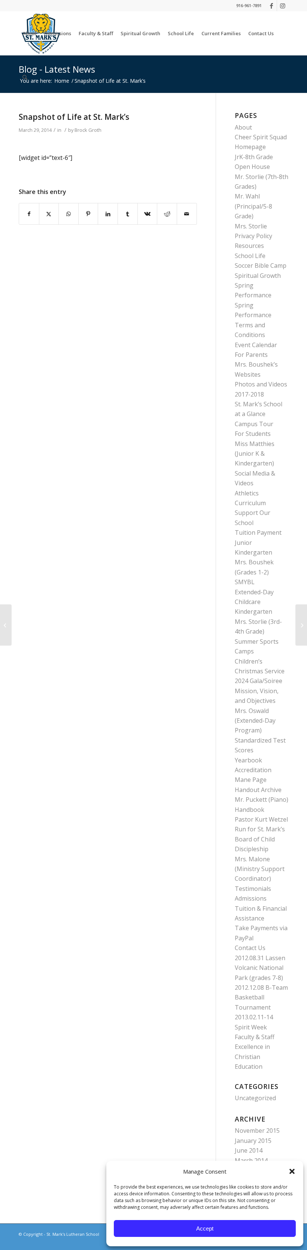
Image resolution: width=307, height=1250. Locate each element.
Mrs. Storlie (251, 226)
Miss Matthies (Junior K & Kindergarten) (254, 454)
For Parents (251, 355)
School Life (250, 256)
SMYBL (245, 582)
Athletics (247, 493)
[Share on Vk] (147, 213)
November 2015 (257, 1130)
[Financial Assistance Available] (6, 625)
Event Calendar (256, 345)
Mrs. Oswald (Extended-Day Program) (255, 721)
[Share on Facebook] (29, 213)
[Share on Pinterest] (88, 213)
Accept (204, 1228)
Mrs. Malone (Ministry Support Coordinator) (260, 869)
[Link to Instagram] (282, 5)
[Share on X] (49, 213)
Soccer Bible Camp (260, 265)
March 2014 (251, 1160)
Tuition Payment (258, 532)
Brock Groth (88, 130)
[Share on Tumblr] (127, 213)
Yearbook (248, 760)
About (243, 127)
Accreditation (253, 770)
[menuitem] (29, 33)
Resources (249, 246)
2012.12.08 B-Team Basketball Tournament (261, 997)
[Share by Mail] (187, 213)
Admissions (251, 898)
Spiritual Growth (258, 275)
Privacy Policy (253, 236)
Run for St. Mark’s (260, 829)
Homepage (250, 147)
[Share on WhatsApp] (68, 213)
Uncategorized (255, 1098)
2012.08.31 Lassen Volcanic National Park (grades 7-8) (260, 968)
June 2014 (248, 1150)
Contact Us (250, 948)
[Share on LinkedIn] (108, 213)
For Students (253, 434)
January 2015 (253, 1141)
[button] (292, 1171)
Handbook (249, 809)
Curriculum (250, 503)
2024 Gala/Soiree (258, 681)
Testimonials (253, 889)
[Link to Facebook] (271, 5)
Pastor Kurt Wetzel (261, 819)
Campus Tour (254, 424)
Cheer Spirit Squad (261, 137)
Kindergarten (253, 611)
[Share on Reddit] (167, 213)
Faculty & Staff (254, 1037)
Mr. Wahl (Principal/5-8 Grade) (253, 206)
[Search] (25, 77)
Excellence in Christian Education (252, 1057)
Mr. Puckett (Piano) (261, 799)
